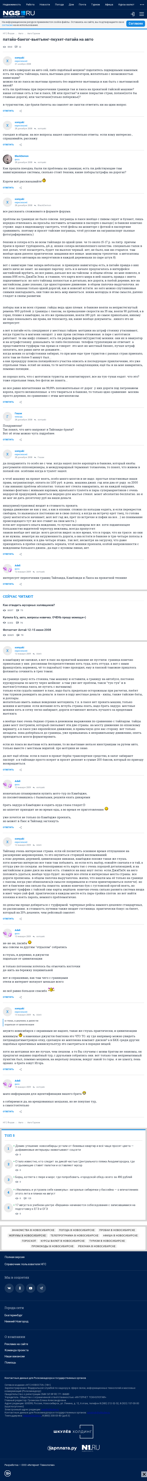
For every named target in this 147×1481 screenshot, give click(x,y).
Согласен (136, 23)
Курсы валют (126, 4)
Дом (71, 4)
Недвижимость (12, 4)
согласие (7, 25)
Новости (45, 4)
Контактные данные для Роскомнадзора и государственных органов (45, 1378)
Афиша (109, 4)
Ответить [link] (8, 111)
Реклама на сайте (16, 1344)
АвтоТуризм (33, 33)
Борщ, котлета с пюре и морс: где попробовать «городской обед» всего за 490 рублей (73, 1177)
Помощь (10, 1362)
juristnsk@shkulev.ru (98, 1412)
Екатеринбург (14, 1315)
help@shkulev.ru (32, 1415)
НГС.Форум (8, 33)
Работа (30, 4)
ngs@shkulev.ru (50, 1409)
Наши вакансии (15, 1356)
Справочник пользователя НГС (25, 1264)
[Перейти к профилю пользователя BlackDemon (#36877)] (7, 159)
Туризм (95, 4)
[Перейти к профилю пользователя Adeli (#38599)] (7, 568)
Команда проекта (17, 1350)
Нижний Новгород (17, 1321)
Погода (59, 4)
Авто (20, 33)
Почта (82, 4)
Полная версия (14, 1257)
